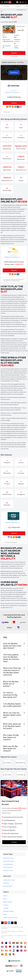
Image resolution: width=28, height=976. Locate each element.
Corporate (5, 908)
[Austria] (10, 943)
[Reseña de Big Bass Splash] (10, 950)
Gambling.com (4, 10)
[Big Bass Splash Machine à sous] (2, 947)
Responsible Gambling (8, 911)
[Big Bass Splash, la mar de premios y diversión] (6, 954)
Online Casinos (12, 10)
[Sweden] (10, 954)
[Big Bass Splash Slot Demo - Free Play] (14, 954)
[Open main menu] (2, 2)
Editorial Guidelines (7, 902)
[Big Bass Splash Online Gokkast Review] (14, 950)
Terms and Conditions (7, 935)
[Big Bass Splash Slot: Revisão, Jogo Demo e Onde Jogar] (21, 943)
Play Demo (14, 72)
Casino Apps (6, 883)
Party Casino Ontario (8, 870)
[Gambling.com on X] (2, 923)
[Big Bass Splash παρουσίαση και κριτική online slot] (14, 947)
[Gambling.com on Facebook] (9, 923)
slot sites (11, 243)
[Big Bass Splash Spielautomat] (10, 947)
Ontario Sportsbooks (8, 864)
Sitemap (5, 914)
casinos (10, 607)
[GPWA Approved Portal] (19, 970)
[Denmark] (6, 947)
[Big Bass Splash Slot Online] (2, 954)
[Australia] (6, 943)
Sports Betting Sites (7, 886)
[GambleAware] (11, 966)
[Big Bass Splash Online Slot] (25, 943)
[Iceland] (17, 947)
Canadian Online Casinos (9, 880)
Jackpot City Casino (8, 867)
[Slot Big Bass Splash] (6, 950)
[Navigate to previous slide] (3, 763)
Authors (5, 899)
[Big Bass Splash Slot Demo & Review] (2, 943)
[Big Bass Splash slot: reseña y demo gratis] (25, 950)
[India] (25, 947)
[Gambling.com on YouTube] (5, 923)
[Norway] (21, 950)
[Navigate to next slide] (24, 763)
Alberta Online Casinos (8, 858)
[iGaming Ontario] (14, 960)
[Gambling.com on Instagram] (12, 923)
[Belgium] (14, 943)
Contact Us (5, 905)
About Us (5, 895)
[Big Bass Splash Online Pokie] (17, 950)
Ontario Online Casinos (8, 861)
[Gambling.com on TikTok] (15, 923)
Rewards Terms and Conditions (10, 917)
